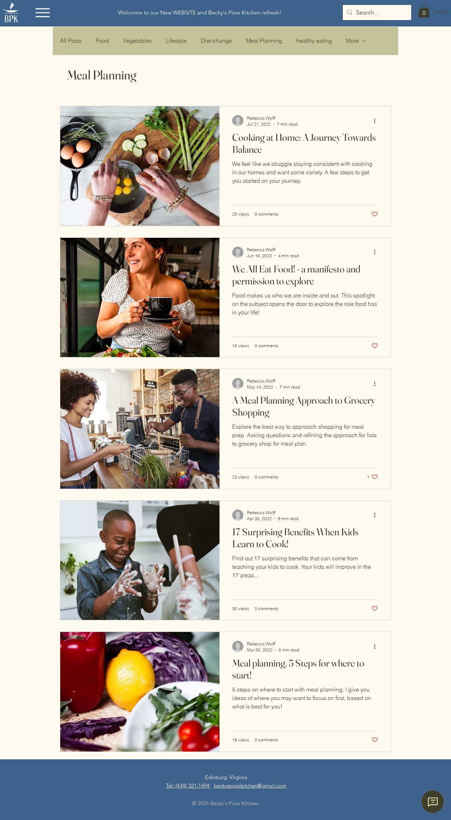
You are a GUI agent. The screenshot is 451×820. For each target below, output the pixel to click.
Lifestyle (176, 40)
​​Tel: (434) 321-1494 (188, 785)
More (352, 40)
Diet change (216, 40)
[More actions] (377, 120)
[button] (424, 10)
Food (102, 40)
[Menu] (42, 12)
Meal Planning (264, 40)
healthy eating (314, 40)
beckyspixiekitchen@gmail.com (250, 785)
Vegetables (137, 40)
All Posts (71, 40)
